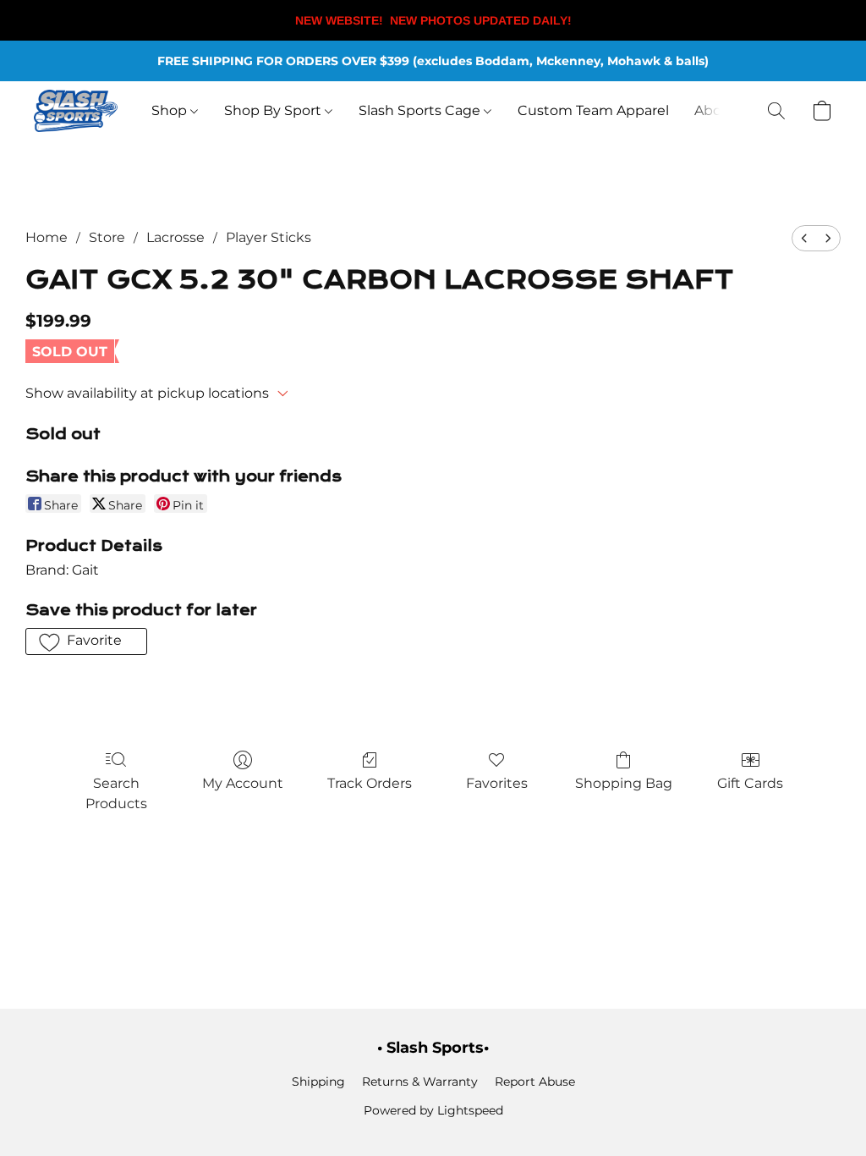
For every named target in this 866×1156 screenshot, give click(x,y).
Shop (170, 110)
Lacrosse (175, 237)
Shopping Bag (623, 783)
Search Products (116, 793)
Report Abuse (535, 1081)
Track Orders (369, 783)
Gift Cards (750, 783)
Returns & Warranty (420, 1081)
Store (107, 237)
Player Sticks (268, 237)
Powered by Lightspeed (433, 1110)
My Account (242, 783)
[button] (76, 111)
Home (46, 237)
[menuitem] (804, 238)
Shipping (318, 1081)
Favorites (497, 783)
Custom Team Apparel (593, 110)
